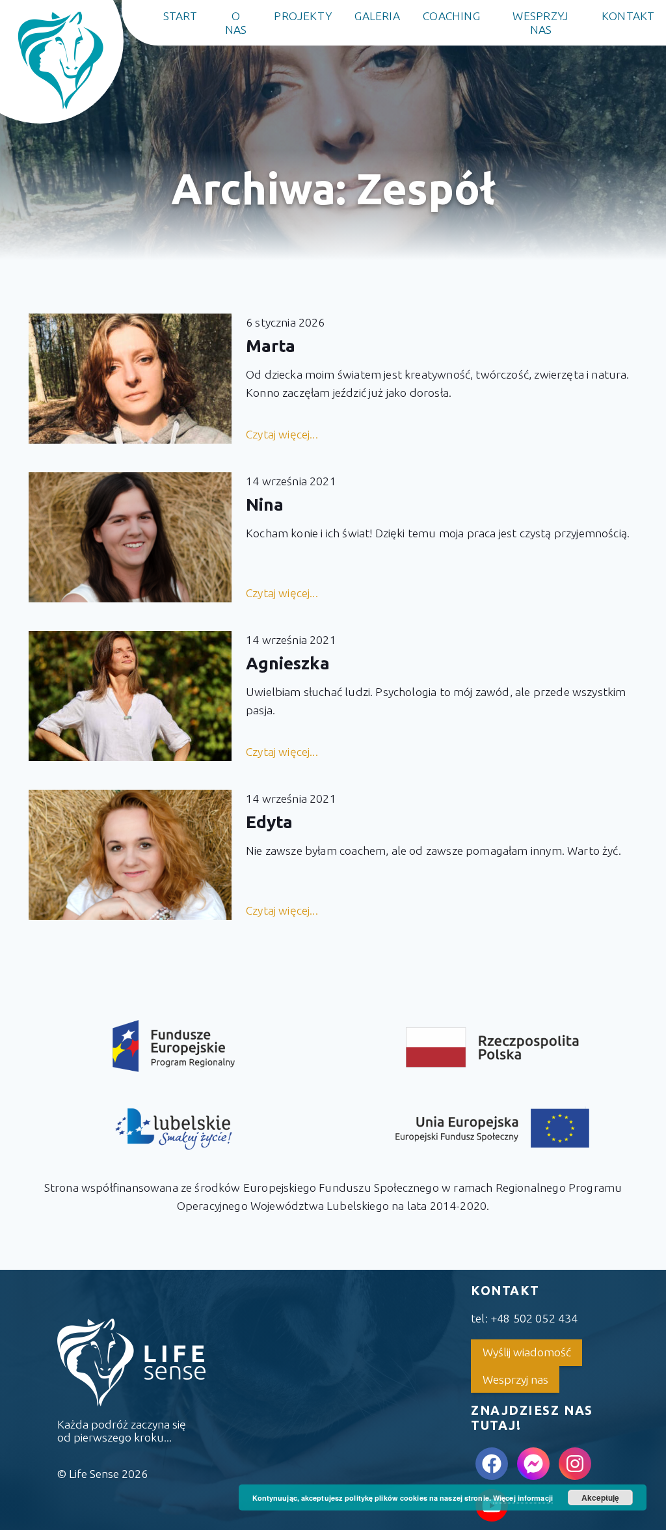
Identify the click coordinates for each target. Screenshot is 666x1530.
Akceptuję (600, 1497)
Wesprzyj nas (540, 23)
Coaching (451, 16)
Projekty (303, 16)
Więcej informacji (523, 1498)
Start (180, 16)
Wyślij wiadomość (527, 1352)
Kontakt (628, 16)
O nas (236, 23)
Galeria (377, 16)
